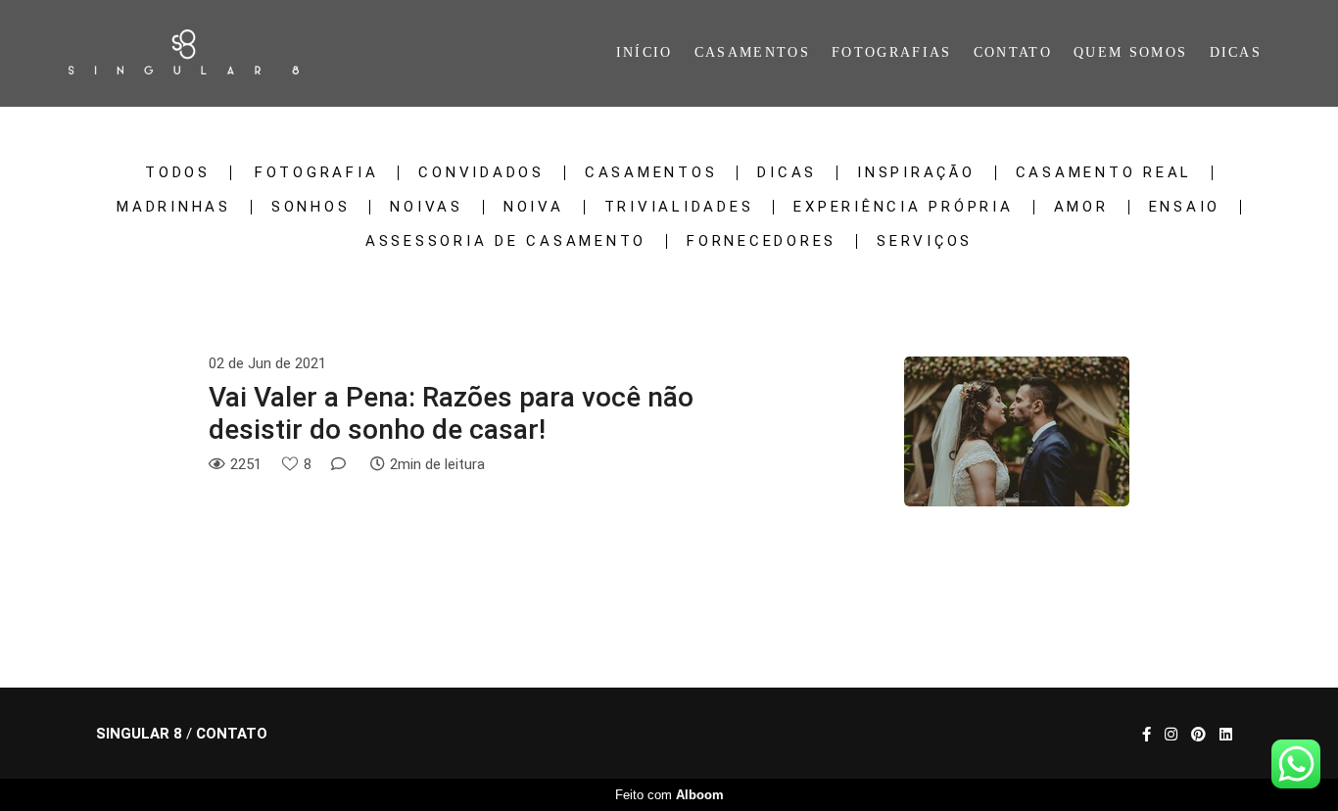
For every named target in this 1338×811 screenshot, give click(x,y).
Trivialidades (679, 207)
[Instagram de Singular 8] (1171, 734)
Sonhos (311, 207)
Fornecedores (761, 241)
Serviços (925, 241)
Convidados (481, 173)
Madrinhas (174, 207)
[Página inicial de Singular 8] (207, 53)
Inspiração (916, 173)
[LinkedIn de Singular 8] (1225, 734)
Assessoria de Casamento (505, 241)
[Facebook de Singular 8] (1146, 734)
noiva (533, 207)
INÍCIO (644, 52)
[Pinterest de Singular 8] (1198, 734)
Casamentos (651, 173)
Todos (178, 173)
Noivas (426, 207)
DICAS (1236, 52)
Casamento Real (1104, 173)
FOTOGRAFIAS (891, 52)
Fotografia (317, 173)
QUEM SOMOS (1130, 52)
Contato (231, 734)
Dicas (787, 173)
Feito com (669, 794)
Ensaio (1185, 207)
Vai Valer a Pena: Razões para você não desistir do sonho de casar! (451, 414)
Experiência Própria (903, 207)
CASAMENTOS (752, 52)
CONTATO (1013, 52)
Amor (1081, 207)
